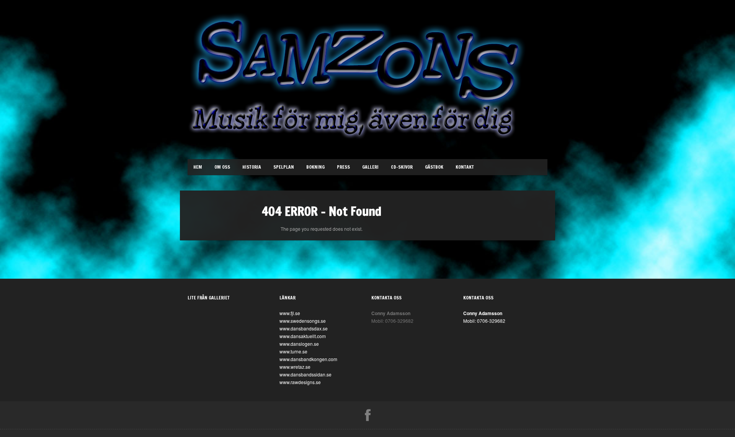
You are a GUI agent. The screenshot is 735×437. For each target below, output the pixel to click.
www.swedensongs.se (302, 320)
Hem (197, 167)
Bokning (315, 167)
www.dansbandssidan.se (305, 374)
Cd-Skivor (402, 167)
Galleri (370, 167)
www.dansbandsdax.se (303, 328)
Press (343, 167)
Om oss (222, 167)
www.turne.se (293, 351)
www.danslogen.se (299, 343)
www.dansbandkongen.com (308, 359)
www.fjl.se (289, 313)
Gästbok (434, 167)
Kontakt (465, 167)
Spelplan (283, 167)
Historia (251, 167)
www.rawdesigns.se (300, 382)
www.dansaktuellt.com (302, 336)
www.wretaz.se (294, 366)
